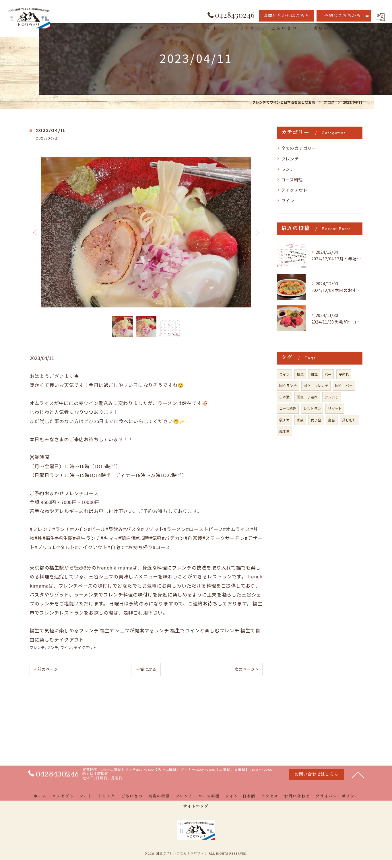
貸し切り (349, 419)
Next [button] (257, 232)
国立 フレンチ (316, 385)
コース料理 (292, 180)
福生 (300, 374)
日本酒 (284, 396)
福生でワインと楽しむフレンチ (204, 630)
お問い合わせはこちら (286, 16)
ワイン (66, 647)
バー (328, 374)
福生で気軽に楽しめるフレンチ (64, 630)
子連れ (344, 374)
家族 (300, 419)
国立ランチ (288, 385)
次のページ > (246, 669)
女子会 (316, 419)
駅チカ (284, 419)
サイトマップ (196, 806)
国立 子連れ (307, 396)
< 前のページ (46, 669)
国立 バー (344, 385)
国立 (314, 374)
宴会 (331, 419)
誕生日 (284, 431)
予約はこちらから (342, 16)
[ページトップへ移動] (358, 774)
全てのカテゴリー (298, 148)
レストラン (312, 408)
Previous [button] (35, 232)
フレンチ (37, 647)
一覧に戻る (146, 669)
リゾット (335, 408)
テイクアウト (85, 647)
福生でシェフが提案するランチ (134, 630)
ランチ (52, 647)
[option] (146, 232)
